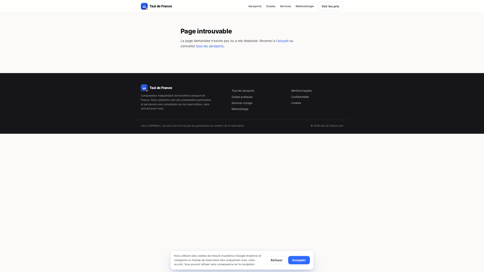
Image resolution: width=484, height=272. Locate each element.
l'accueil (282, 41)
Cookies (296, 102)
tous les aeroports (210, 46)
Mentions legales (301, 90)
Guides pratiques (242, 96)
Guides (270, 6)
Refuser (277, 260)
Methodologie (305, 6)
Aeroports (255, 6)
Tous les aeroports (243, 90)
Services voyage (242, 102)
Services (285, 6)
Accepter (299, 260)
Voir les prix (330, 6)
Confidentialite (300, 96)
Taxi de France (161, 6)
